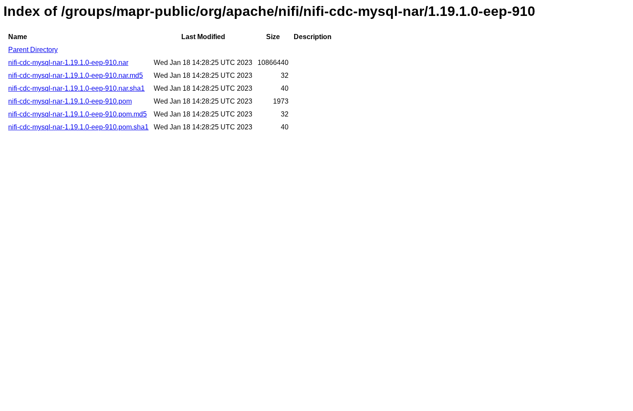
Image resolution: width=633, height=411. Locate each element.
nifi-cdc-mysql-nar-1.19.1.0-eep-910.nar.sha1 (76, 88)
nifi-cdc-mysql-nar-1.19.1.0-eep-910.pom (70, 101)
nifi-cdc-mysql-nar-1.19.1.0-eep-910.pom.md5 (77, 114)
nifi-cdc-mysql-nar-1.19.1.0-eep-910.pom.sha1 (78, 127)
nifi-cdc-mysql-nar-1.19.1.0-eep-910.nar (68, 62)
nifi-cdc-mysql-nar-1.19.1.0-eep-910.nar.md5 (75, 75)
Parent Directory (33, 49)
